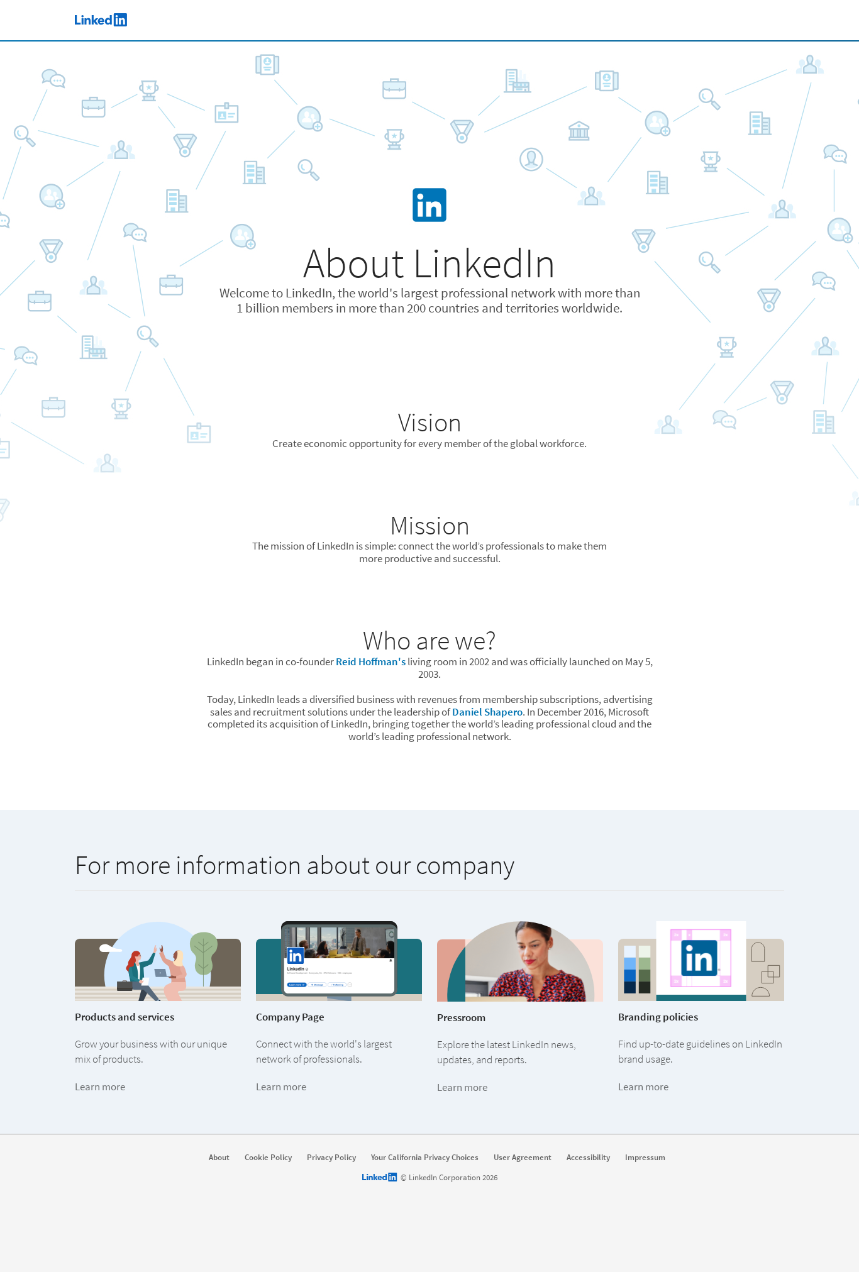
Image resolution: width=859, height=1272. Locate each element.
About (219, 1158)
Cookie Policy (268, 1158)
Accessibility (588, 1158)
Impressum (645, 1158)
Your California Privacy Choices (425, 1158)
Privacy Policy (331, 1158)
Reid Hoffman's (371, 661)
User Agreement (522, 1158)
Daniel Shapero (487, 712)
